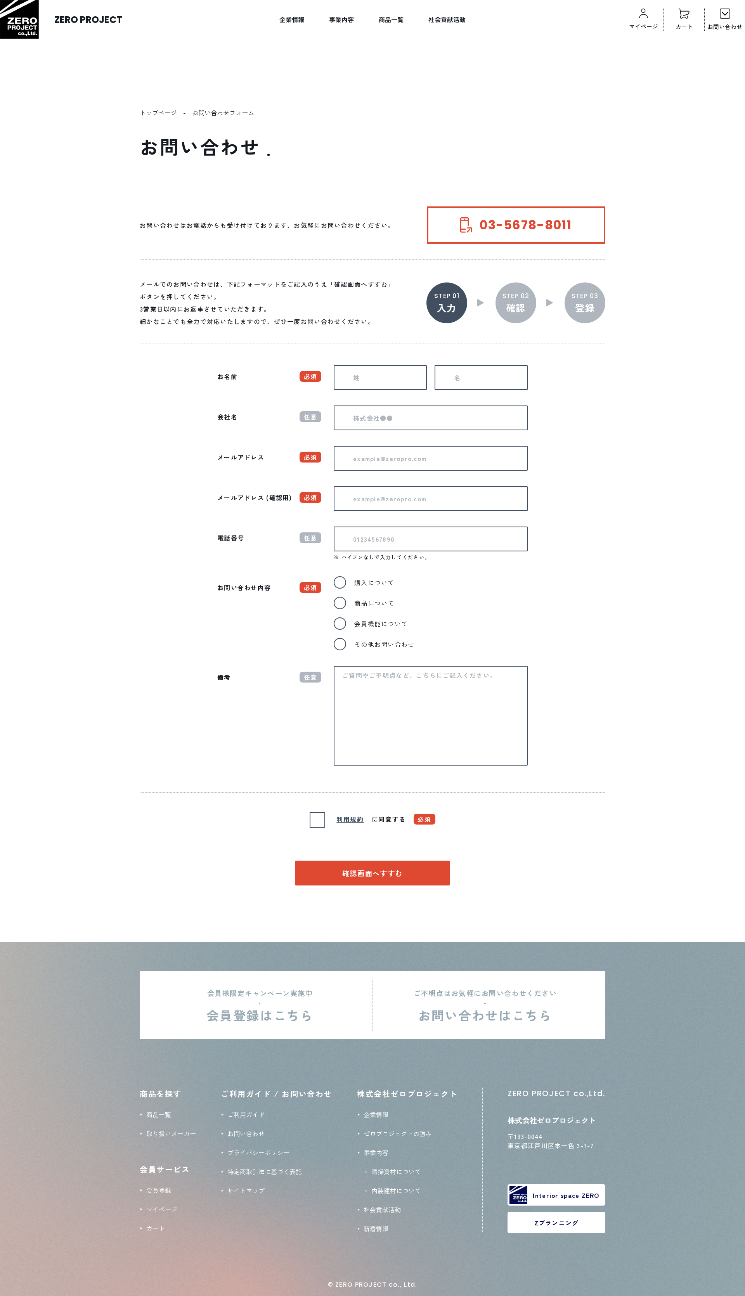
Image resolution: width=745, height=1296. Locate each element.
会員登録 (158, 1190)
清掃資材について (396, 1171)
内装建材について (396, 1190)
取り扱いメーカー (171, 1133)
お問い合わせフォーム (223, 112)
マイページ (161, 1209)
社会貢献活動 (447, 19)
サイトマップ (246, 1190)
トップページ (158, 112)
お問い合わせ (246, 1133)
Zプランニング (556, 1222)
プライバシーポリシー (258, 1152)
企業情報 (291, 19)
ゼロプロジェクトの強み (398, 1133)
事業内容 (341, 19)
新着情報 (376, 1228)
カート (155, 1228)
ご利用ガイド (246, 1114)
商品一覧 (391, 19)
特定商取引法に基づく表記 (264, 1171)
